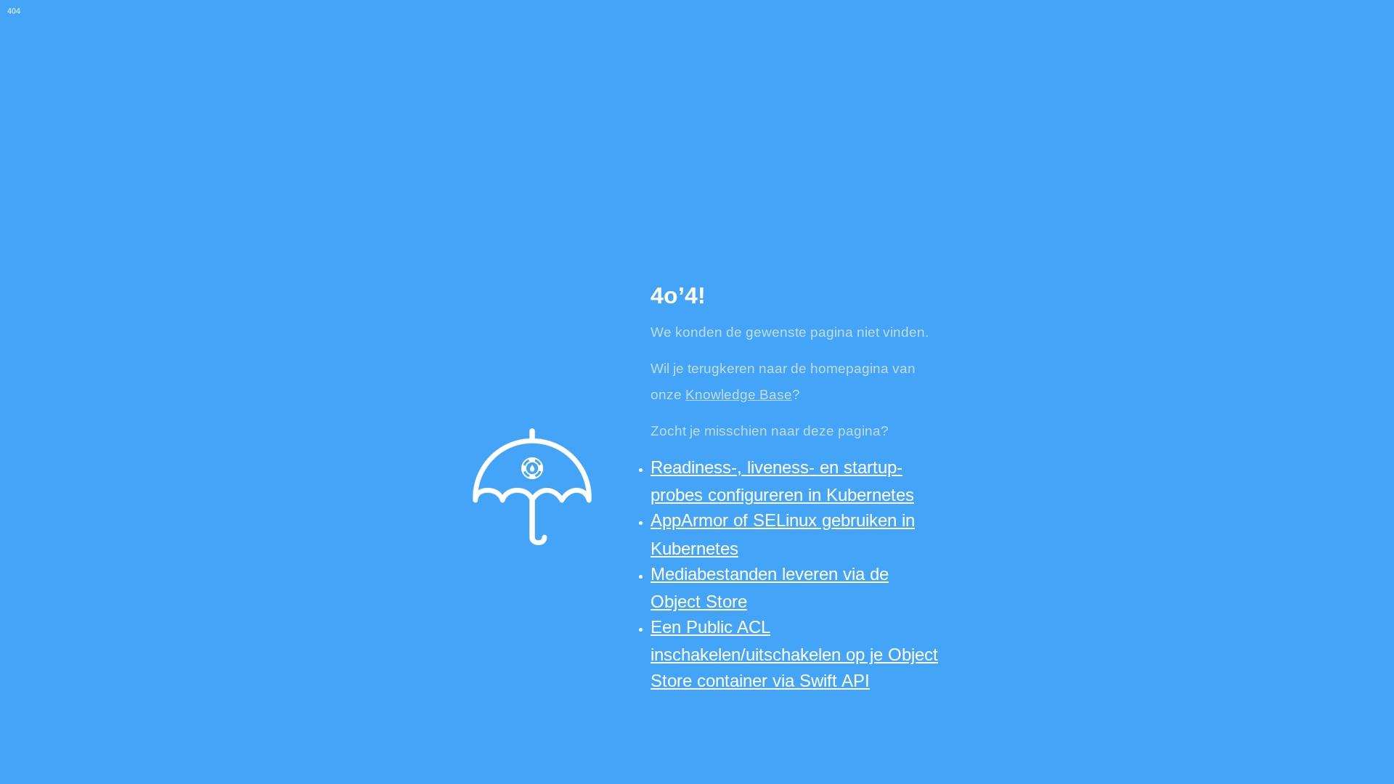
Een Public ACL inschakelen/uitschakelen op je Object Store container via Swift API (794, 653)
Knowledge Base (738, 394)
